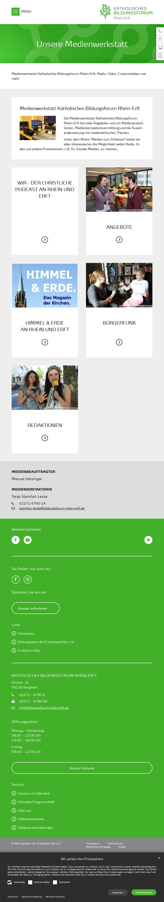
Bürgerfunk (119, 323)
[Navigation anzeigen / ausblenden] (15, 12)
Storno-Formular (82, 768)
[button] (160, 31)
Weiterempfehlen (26, 529)
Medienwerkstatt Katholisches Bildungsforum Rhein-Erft (80, 108)
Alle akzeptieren (143, 892)
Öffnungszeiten (25, 721)
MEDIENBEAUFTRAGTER (33, 471)
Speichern (117, 892)
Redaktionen (45, 425)
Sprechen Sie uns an (29, 592)
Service (18, 784)
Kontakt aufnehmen (32, 608)
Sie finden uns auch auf (31, 568)
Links (16, 624)
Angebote (119, 227)
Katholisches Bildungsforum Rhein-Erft (54, 675)
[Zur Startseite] (112, 12)
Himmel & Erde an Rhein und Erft (45, 326)
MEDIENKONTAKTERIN (32, 489)
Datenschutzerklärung (108, 874)
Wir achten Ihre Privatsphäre (82, 859)
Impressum (13, 896)
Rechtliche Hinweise (55, 896)
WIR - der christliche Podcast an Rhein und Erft (44, 189)
